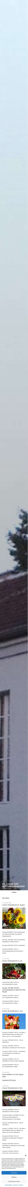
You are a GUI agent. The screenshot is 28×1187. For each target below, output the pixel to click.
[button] (25, 1155)
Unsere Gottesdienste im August (13, 905)
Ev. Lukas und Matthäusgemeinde (13, 885)
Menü (14, 892)
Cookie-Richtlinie (8, 1185)
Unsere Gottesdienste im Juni (12, 1011)
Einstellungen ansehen (14, 1181)
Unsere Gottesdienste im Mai (12, 1088)
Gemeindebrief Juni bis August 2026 (12, 1075)
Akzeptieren (14, 1173)
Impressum (15, 1185)
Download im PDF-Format (9, 1080)
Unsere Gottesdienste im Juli (12, 961)
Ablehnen (14, 1177)
